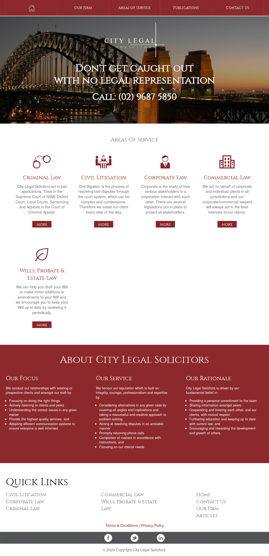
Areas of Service (134, 8)
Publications (186, 8)
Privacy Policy (152, 525)
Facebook (108, 538)
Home (31, 8)
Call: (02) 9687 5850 (134, 99)
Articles (207, 515)
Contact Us (237, 8)
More (42, 224)
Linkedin (161, 538)
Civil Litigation (104, 159)
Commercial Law (227, 159)
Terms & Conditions (121, 525)
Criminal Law (42, 159)
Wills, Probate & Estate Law (42, 252)
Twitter (134, 538)
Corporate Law (165, 159)
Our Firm (83, 8)
